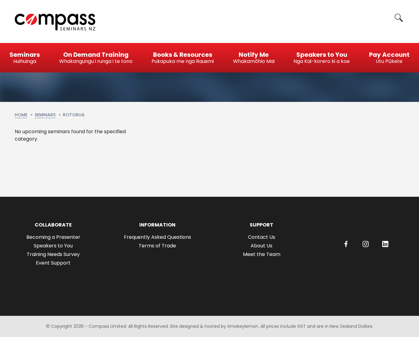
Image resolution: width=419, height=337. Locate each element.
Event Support (53, 262)
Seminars (45, 115)
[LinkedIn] (385, 244)
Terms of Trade (157, 245)
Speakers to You (53, 245)
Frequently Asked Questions (157, 237)
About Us (261, 245)
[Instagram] (366, 244)
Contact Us (261, 237)
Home (21, 115)
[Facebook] (346, 244)
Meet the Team (261, 254)
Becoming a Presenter (53, 237)
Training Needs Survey (53, 254)
